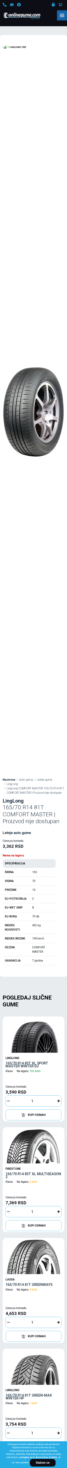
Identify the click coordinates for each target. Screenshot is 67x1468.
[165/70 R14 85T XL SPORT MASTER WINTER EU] (33, 1035)
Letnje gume (44, 779)
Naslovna (9, 779)
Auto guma (26, 779)
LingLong (12, 784)
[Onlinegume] (27, 16)
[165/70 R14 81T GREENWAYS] (33, 1257)
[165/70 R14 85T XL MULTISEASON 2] (33, 1146)
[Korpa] (60, 4)
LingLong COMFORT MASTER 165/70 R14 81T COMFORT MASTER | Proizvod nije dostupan (35, 790)
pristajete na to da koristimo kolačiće (38, 1457)
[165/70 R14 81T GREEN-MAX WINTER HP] (33, 1367)
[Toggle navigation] (62, 15)
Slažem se (43, 1462)
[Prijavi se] (53, 5)
